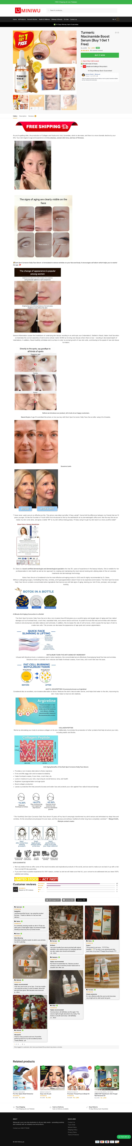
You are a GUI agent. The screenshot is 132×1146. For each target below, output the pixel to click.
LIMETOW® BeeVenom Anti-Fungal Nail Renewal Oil (106, 1094)
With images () (53, 900)
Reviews (31, 116)
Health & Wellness (19, 1092)
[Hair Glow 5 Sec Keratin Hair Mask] (118, 32)
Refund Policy (72, 1127)
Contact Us (71, 1122)
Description (22, 116)
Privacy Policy (72, 1132)
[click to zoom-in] (45, 62)
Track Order (71, 1125)
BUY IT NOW (100, 55)
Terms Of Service (73, 1135)
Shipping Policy (72, 1130)
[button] (74, 62)
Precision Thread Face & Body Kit (78, 1094)
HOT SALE (110, 1092)
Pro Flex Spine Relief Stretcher (23, 1094)
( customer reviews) (96, 50)
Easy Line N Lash (45, 1094)
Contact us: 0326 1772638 (21, 1128)
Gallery (15, 116)
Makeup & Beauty (45, 1092)
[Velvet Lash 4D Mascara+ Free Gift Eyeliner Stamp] (116, 32)
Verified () (69, 900)
